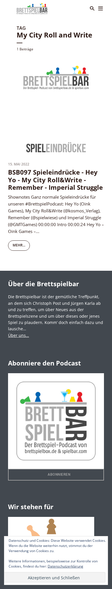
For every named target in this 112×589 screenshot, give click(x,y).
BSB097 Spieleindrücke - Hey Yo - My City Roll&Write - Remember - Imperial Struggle (55, 179)
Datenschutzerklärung (65, 566)
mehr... (19, 245)
